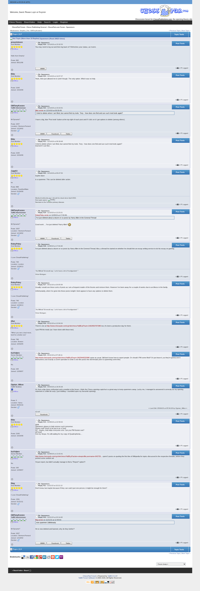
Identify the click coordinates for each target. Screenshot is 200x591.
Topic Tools (179, 34)
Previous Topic (175, 30)
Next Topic (185, 30)
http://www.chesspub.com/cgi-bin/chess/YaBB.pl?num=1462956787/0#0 (74, 326)
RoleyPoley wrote (42, 215)
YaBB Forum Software (86, 578)
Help (40, 22)
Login (33, 12)
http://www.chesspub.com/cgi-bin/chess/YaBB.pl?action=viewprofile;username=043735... (68, 456)
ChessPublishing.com (162, 19)
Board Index (29, 22)
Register (42, 12)
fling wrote (39, 520)
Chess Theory (15, 22)
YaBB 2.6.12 (112, 576)
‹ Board (26, 570)
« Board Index (17, 570)
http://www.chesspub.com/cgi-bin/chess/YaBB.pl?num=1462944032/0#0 (62, 358)
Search (47, 22)
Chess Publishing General (37, 27)
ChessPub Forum (18, 27)
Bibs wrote (39, 110)
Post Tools (180, 43)
